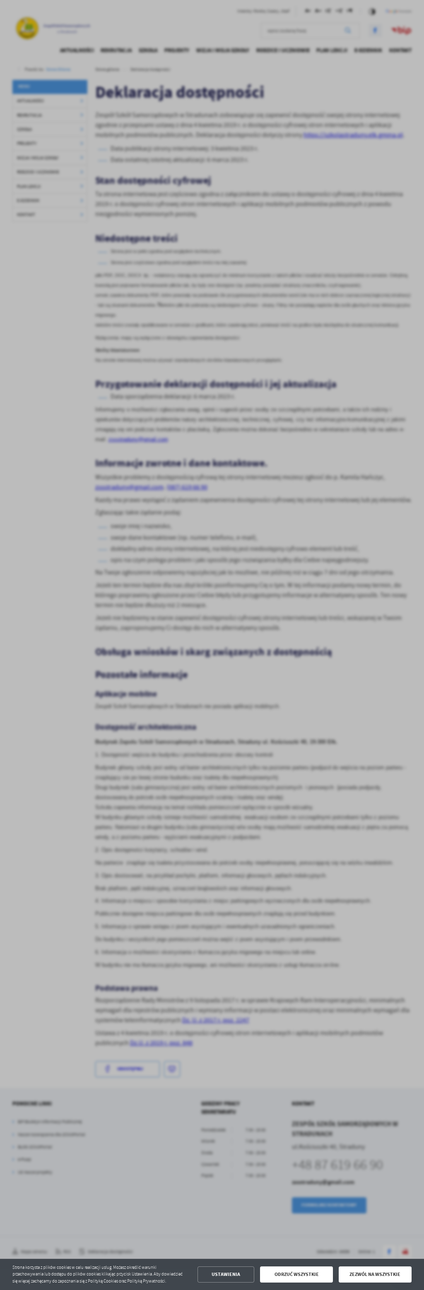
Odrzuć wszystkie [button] (297, 1274)
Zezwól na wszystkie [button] (374, 1274)
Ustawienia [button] (226, 1274)
